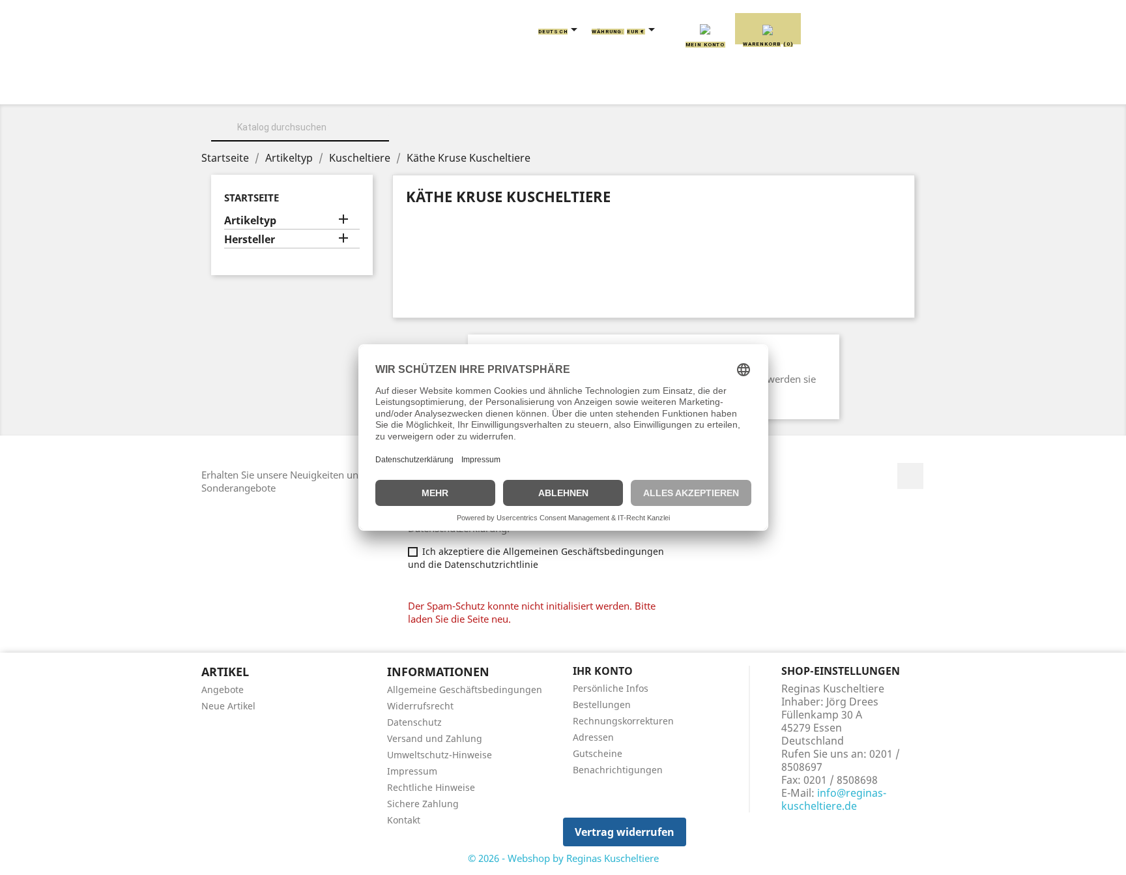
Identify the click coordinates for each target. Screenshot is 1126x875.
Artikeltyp (250, 221)
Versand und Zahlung (434, 738)
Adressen (593, 737)
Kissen (488, 86)
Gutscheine (597, 753)
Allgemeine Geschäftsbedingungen (464, 689)
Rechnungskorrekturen (623, 721)
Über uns (315, 86)
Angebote (222, 689)
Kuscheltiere (404, 86)
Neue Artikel (228, 706)
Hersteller (249, 239)
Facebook (910, 476)
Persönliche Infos (610, 688)
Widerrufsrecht (420, 706)
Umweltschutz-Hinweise (439, 755)
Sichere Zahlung (423, 803)
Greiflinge (563, 86)
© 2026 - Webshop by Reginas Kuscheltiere (563, 858)
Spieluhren (860, 86)
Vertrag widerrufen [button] (624, 832)
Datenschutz (414, 722)
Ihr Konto (603, 671)
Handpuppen (653, 86)
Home (249, 86)
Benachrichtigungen (618, 770)
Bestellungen (602, 704)
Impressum (412, 771)
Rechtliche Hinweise (431, 787)
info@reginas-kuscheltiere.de (833, 799)
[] (384, 139)
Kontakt (403, 820)
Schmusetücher (758, 86)
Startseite (251, 197)
